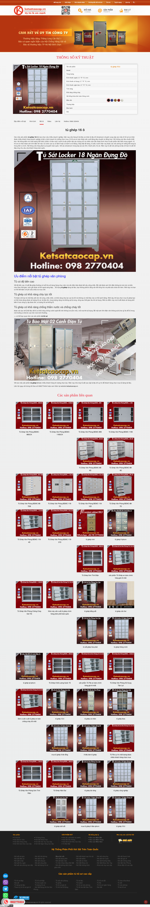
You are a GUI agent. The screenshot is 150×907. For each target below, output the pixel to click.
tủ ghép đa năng (90, 790)
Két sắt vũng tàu (102, 856)
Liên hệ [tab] (57, 121)
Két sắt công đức (41, 863)
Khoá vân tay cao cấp (104, 865)
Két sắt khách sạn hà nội (84, 856)
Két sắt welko (81, 858)
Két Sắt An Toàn (19, 840)
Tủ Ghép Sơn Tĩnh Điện (90, 575)
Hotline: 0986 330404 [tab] (71, 121)
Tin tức (108, 2)
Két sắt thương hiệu (104, 861)
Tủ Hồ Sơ (17, 837)
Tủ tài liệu (79, 880)
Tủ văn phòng (122, 885)
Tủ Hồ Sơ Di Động (62, 887)
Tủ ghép (58, 883)
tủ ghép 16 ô (120, 826)
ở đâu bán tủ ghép (90, 754)
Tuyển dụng (118, 2)
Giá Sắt (99, 887)
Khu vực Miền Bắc (96, 837)
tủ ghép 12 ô (59, 718)
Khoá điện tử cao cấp (125, 865)
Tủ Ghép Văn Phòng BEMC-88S (90, 432)
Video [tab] (49, 121)
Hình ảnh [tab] (33, 121)
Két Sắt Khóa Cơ (82, 863)
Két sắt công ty (40, 861)
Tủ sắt (120, 883)
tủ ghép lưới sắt (59, 826)
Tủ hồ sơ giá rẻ (61, 885)
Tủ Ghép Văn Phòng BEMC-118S (121, 432)
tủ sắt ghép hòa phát (90, 647)
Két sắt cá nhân (81, 861)
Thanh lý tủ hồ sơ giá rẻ (22, 887)
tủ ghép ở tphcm (121, 539)
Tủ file (99, 883)
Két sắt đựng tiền (62, 858)
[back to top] (146, 902)
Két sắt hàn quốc (103, 858)
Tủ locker (79, 883)
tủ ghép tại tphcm (29, 683)
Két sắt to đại (18, 861)
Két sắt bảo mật (61, 861)
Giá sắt (16, 883)
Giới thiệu (68, 2)
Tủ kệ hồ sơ (122, 887)
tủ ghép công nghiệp (121, 790)
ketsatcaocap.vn (72, 386)
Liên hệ (127, 2)
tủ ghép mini (90, 539)
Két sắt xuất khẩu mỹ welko (72, 837)
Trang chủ (58, 2)
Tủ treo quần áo (40, 883)
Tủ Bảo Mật (66, 844)
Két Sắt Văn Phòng (69, 840)
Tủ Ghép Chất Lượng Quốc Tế (60, 683)
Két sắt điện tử (19, 858)
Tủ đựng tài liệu (19, 885)
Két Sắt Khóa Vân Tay (104, 863)
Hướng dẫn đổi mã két (95, 2)
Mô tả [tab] (42, 121)
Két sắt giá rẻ (122, 858)
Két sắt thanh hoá (124, 856)
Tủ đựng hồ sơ (40, 885)
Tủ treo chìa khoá (124, 880)
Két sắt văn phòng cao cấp (23, 865)
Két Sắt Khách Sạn (41, 840)
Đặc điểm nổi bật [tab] (20, 121)
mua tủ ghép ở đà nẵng (60, 754)
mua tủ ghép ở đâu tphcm (90, 826)
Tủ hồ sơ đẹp (18, 880)
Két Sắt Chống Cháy (20, 842)
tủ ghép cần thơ (120, 611)
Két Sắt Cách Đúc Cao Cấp (23, 844)
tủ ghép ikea (120, 718)
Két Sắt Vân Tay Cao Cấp (43, 842)
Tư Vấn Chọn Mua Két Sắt (65, 863)
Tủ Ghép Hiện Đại (59, 790)
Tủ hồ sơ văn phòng (83, 885)
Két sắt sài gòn (19, 856)
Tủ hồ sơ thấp (39, 880)
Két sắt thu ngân (20, 863)
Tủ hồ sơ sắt (101, 880)
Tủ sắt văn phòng (62, 880)
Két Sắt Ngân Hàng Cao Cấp (44, 844)
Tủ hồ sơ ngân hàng (104, 885)
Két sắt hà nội (39, 858)
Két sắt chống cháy (124, 861)
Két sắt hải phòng (41, 856)
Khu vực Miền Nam (96, 842)
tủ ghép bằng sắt (90, 611)
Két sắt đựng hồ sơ (41, 865)
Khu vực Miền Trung (96, 840)
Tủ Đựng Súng (40, 837)
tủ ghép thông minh (120, 647)
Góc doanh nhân (80, 2)
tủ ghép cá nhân (90, 718)
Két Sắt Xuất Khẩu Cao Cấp (72, 842)
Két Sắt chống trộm (83, 865)
